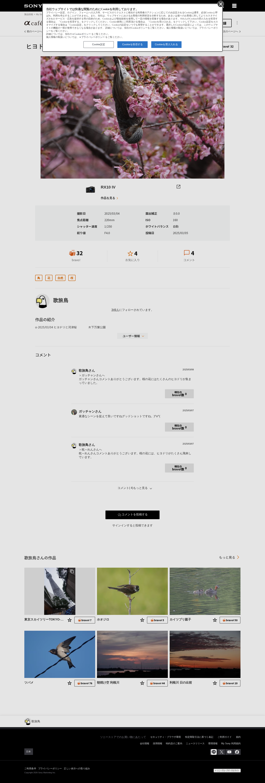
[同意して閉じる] (220, 4)
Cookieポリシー (82, 34)
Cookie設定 (98, 44)
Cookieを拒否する (132, 44)
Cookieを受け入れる (166, 44)
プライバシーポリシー (93, 37)
